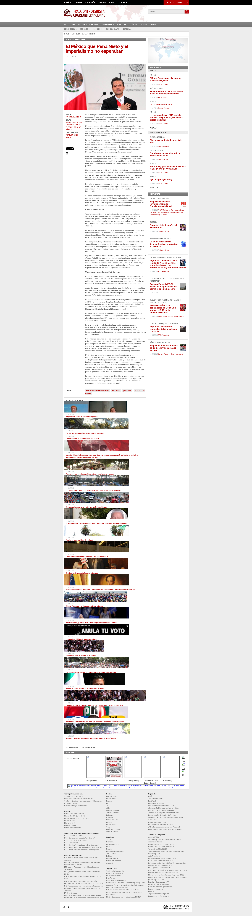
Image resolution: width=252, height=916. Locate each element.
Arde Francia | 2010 (155, 856)
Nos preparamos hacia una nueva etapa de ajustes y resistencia (166, 92)
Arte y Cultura (111, 854)
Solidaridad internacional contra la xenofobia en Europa (86, 507)
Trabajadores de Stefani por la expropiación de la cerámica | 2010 (166, 852)
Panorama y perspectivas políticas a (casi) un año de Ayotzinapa (90, 474)
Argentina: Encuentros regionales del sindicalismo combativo (163, 329)
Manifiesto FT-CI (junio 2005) (74, 816)
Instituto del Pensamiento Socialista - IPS (78, 799)
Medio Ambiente (112, 858)
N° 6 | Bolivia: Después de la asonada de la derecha (83, 847)
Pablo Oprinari (163, 84)
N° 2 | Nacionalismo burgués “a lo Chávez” (79, 838)
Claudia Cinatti (163, 146)
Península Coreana (113, 829)
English (78, 2)
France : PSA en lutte (155, 889)
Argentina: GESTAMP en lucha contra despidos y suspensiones (165, 819)
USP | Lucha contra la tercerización (160, 861)
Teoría (108, 839)
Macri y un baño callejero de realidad (79, 540)
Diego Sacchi (163, 159)
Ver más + (154, 128)
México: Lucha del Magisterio (158, 884)
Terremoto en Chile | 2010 (157, 849)
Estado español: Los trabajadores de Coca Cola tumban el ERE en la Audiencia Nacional (163, 309)
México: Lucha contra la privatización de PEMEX (123, 897)
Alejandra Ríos (163, 231)
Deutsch (112, 2)
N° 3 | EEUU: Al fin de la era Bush (76, 840)
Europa (109, 801)
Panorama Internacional (73, 828)
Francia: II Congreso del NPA (158, 882)
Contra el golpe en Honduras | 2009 (161, 844)
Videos (153, 24)
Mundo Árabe (111, 825)
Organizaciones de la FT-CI (114, 24)
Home (66, 34)
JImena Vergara (163, 108)
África (108, 808)
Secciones (97, 29)
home (65, 24)
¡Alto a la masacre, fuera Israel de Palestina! (164, 827)
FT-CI (126, 13)
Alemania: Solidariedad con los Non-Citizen (164, 808)
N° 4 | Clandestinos (71, 843)
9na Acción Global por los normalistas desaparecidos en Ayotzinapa (91, 672)
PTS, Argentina (163, 271)
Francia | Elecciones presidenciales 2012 (163, 873)
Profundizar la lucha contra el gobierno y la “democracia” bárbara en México (94, 705)
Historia (109, 849)
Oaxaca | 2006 (153, 837)
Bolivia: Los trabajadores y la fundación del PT (122, 890)
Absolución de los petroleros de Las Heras (163, 813)
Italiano (123, 2)
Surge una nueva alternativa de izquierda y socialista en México (164, 347)
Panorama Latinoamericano (74, 814)
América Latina (111, 796)
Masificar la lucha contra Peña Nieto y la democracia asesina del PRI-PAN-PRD (95, 722)
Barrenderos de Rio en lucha (158, 896)
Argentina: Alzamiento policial (158, 894)
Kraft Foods (152, 801)
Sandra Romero (164, 354)
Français (102, 2)
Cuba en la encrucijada (114, 873)
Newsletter (182, 2)
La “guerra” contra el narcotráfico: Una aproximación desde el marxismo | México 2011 (167, 864)
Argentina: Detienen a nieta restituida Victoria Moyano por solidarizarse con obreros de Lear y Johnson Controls (168, 264)
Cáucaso (109, 817)
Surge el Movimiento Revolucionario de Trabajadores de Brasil (161, 203)
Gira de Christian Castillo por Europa (161, 810)
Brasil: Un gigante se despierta (117, 887)
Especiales (127, 29)
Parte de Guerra (70, 825)
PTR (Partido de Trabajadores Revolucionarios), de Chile (82, 878)
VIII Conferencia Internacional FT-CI (161, 806)
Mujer (108, 847)
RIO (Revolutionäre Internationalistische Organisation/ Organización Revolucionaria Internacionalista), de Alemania (83, 888)
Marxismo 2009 (69, 823)
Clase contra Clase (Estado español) (171, 316)
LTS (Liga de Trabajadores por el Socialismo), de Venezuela (81, 868)
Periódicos (133, 24)
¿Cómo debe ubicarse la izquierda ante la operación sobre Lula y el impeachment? (96, 523)
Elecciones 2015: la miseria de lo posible (81, 656)
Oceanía (109, 827)
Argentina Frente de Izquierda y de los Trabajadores (124, 885)
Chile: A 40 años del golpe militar (160, 887)
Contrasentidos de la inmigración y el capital (82, 439)
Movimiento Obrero (113, 844)
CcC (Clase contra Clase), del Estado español (80, 881)
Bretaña (151, 891)
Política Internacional (113, 861)
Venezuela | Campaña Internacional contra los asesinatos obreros (164, 841)
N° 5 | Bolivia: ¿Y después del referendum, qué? (81, 845)
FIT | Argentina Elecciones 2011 (159, 868)
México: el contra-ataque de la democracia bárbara (85, 689)
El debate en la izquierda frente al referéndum (82, 573)
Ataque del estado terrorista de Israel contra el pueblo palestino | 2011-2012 (167, 878)
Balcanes (109, 815)
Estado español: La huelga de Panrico (162, 815)
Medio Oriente (111, 799)
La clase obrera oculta (161, 104)
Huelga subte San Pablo (157, 822)
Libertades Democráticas (97, 391)
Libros (144, 24)
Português (90, 2)
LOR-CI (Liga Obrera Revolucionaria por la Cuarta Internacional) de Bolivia (82, 863)
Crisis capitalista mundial (115, 871)
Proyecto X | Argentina (156, 803)
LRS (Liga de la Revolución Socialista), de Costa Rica (83, 884)
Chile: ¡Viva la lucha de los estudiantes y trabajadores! (125, 883)
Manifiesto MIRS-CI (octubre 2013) (76, 818)
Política (116, 391)
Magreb (109, 822)
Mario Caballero (73, 117)
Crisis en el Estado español (116, 880)
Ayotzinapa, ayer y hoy (161, 179)
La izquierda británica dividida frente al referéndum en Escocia (164, 244)
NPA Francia (110, 878)
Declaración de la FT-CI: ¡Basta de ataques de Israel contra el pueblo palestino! (163, 286)
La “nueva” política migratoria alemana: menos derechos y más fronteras (93, 490)
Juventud (127, 391)
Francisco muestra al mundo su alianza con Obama (165, 154)
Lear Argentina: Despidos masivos (160, 825)
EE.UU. (109, 803)
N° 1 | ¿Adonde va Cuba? (73, 836)
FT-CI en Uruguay (70, 893)
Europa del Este (112, 820)
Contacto (169, 2)
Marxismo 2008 (69, 821)
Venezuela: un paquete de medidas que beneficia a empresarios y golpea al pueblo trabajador (100, 590)
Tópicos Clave (112, 29)
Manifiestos (69, 29)
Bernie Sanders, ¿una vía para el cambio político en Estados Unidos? (91, 623)
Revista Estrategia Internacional (84, 24)
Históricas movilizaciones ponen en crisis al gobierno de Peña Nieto (91, 738)
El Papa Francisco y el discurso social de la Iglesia (84, 606)
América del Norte (112, 810)
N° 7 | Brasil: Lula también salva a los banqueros (81, 850)
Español (68, 2)
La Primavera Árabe (113, 876)
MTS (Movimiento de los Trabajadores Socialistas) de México (83, 873)
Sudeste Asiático (112, 832)
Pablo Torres (162, 97)
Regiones (84, 29)
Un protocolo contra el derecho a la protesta (82, 417)
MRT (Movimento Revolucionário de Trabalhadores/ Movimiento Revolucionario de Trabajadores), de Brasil (167, 212)
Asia (107, 806)
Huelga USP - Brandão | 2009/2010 (161, 847)
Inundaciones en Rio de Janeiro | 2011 (162, 858)
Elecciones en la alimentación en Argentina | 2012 (166, 875)
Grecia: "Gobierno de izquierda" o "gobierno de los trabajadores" (124, 893)
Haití (150, 796)
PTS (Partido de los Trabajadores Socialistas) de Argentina (81, 859)
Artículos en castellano (83, 34)
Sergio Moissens (177, 354)
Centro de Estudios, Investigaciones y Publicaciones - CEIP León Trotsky (83, 802)
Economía (110, 842)
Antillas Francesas (112, 813)
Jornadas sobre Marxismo (73, 796)
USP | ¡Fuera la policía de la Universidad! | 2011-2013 (167, 870)
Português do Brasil (72, 136)
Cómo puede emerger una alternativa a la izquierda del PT (87, 557)
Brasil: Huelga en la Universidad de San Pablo (165, 829)
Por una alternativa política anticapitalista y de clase (85, 433)
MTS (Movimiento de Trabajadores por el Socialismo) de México (74, 126)
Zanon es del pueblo (155, 799)
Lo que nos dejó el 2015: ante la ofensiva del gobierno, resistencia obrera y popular (166, 117)
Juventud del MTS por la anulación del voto (81, 639)
